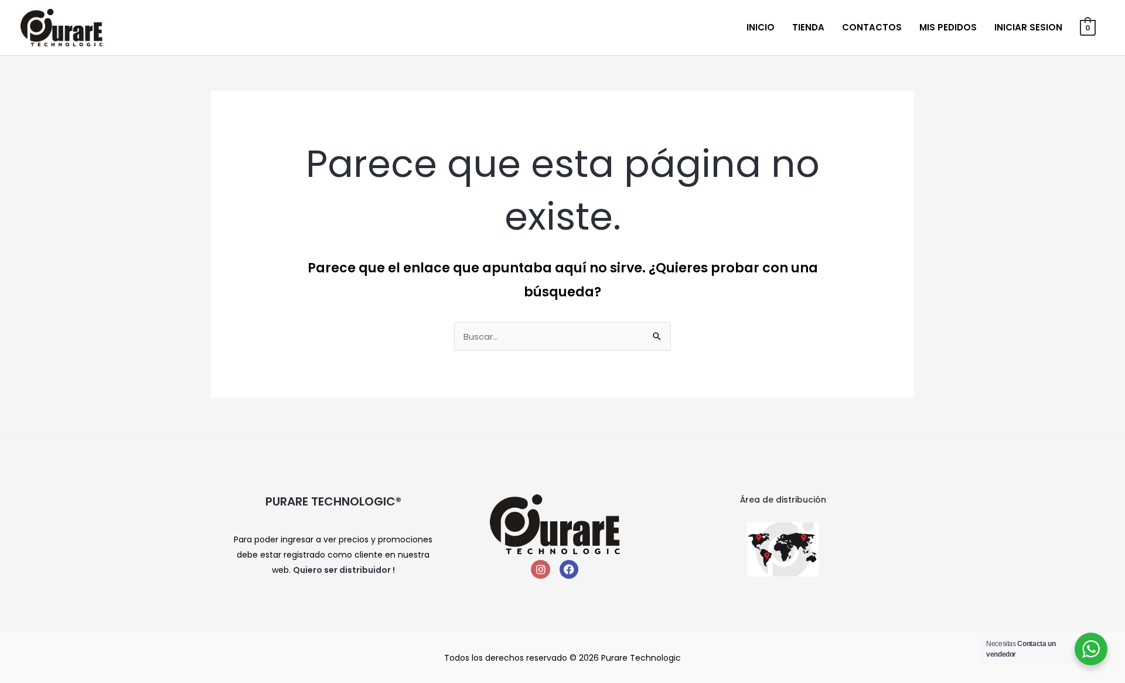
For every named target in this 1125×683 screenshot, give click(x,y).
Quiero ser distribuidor (342, 570)
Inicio (760, 27)
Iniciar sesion (1028, 27)
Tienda (808, 27)
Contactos (872, 27)
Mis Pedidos (948, 27)
